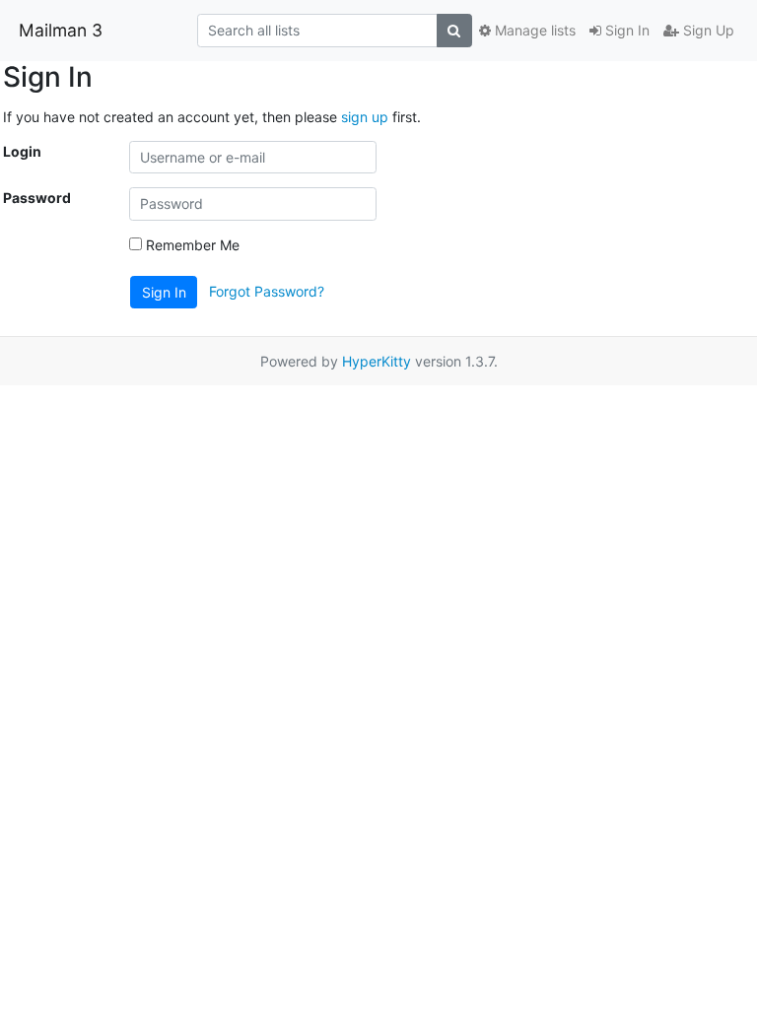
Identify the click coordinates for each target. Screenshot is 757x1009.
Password (37, 197)
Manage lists (533, 30)
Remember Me (191, 244)
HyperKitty (376, 361)
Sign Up (706, 30)
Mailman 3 (61, 30)
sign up (364, 116)
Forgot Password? (266, 290)
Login (22, 151)
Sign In (625, 30)
